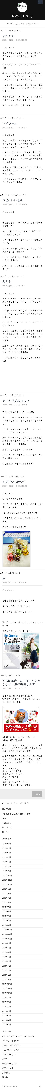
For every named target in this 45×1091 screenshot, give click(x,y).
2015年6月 (6, 1011)
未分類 (5, 1077)
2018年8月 (6, 844)
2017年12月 (7, 875)
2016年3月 (6, 970)
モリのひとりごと (16, 30)
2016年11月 (7, 934)
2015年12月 (7, 984)
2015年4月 (6, 1020)
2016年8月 (6, 948)
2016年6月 (6, 957)
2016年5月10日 (8, 486)
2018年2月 (6, 866)
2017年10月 (7, 884)
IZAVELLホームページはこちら (15, 803)
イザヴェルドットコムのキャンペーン (18, 1036)
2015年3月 (6, 1025)
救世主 (6, 281)
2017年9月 (6, 889)
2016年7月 (6, 952)
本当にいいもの (12, 200)
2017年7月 (6, 898)
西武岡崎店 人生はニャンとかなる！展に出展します (21, 682)
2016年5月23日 (8, 40)
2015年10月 (7, 993)
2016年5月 (6, 961)
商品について (15, 573)
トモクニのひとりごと (11, 1045)
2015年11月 (7, 988)
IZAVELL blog (22, 16)
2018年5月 (6, 853)
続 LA (5, 832)
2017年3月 (6, 916)
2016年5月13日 (8, 405)
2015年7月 (6, 1007)
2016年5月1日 (7, 688)
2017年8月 (6, 894)
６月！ (5, 818)
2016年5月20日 (8, 128)
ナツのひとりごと (16, 477)
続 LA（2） (7, 827)
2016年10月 (7, 939)
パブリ (5, 1059)
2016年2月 (6, 975)
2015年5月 (6, 1016)
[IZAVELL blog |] (23, 7)
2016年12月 (7, 930)
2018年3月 (6, 862)
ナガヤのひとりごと (17, 195)
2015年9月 (6, 998)
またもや (8, 35)
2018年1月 (6, 871)
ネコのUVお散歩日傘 (12, 771)
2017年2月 (6, 921)
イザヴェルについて (10, 1041)
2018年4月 (6, 857)
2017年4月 (6, 912)
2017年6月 (6, 903)
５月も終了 (7, 823)
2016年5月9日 (7, 582)
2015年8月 (6, 1002)
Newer (37, 794)
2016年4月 (6, 966)
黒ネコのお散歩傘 (10, 777)
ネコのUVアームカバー (13, 774)
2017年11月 (7, 880)
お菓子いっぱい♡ (14, 481)
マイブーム (9, 123)
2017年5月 (6, 907)
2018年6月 (6, 848)
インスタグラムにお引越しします (16, 814)
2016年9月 (6, 943)
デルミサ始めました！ (17, 400)
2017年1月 (6, 925)
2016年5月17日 (8, 205)
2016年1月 (6, 979)
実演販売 (6, 1073)
